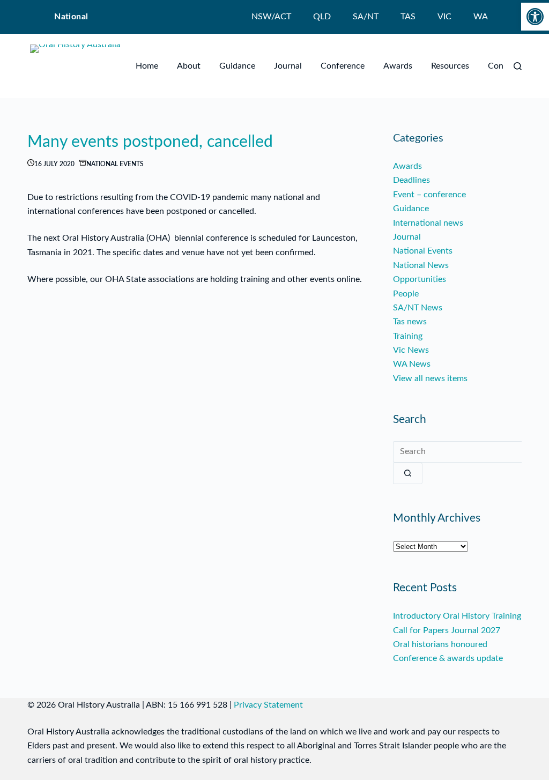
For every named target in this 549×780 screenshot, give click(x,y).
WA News (412, 364)
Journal (407, 237)
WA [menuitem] (480, 16)
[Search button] (407, 473)
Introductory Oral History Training (457, 616)
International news (428, 223)
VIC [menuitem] (444, 16)
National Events (115, 164)
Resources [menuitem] (450, 66)
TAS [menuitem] (408, 16)
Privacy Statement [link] (268, 705)
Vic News (411, 350)
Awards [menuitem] (397, 66)
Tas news (410, 321)
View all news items (430, 378)
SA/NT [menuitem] (366, 16)
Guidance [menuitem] (237, 66)
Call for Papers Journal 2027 (446, 630)
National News (421, 265)
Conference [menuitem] (343, 66)
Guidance (411, 208)
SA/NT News (417, 307)
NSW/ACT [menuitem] (271, 16)
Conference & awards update (448, 658)
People (406, 293)
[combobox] (457, 452)
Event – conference (429, 194)
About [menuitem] (189, 66)
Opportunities (419, 279)
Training (407, 336)
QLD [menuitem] (322, 16)
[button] (535, 17)
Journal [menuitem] (288, 66)
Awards (407, 166)
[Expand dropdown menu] (198, 66)
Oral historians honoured (440, 644)
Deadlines (411, 180)
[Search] (518, 66)
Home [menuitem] (147, 66)
